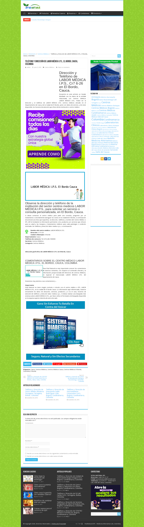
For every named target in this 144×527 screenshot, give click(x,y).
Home (24, 13)
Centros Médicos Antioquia (110, 106)
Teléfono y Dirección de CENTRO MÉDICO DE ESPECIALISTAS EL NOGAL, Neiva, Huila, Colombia (37, 378)
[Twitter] (109, 158)
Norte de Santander (104, 150)
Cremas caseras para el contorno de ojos (43, 509)
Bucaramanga (108, 100)
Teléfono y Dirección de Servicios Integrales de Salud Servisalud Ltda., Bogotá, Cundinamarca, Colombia (71, 504)
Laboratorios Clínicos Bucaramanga (101, 131)
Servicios (33, 13)
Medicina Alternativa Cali (104, 144)
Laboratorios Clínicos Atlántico (99, 127)
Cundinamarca (111, 119)
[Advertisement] (72, 37)
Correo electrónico (32, 447)
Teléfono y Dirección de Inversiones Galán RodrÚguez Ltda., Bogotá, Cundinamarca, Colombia (55, 393)
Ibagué (102, 123)
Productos (45, 13)
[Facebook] (105, 158)
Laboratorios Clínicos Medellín (110, 134)
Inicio (25, 54)
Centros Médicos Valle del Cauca (104, 116)
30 (68, 508)
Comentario (29, 423)
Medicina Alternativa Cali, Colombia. (109, 524)
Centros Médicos (43, 54)
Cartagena (94, 103)
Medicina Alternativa (101, 140)
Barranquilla (111, 97)
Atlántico (103, 97)
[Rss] (102, 158)
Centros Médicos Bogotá (103, 108)
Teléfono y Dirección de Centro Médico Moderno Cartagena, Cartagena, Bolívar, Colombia (34, 392)
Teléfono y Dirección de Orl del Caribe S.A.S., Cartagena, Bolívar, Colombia (69, 495)
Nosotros (72, 13)
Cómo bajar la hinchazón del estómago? (39, 478)
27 (68, 516)
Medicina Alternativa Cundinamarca (104, 145)
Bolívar (101, 100)
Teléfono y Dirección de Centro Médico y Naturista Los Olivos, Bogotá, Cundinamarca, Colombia (69, 486)
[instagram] (82, 524)
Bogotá (95, 99)
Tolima (93, 152)
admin (28, 67)
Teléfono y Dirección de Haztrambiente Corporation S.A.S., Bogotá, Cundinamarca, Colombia (76, 393)
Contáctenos (84, 13)
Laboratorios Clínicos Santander (100, 136)
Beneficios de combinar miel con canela (43, 501)
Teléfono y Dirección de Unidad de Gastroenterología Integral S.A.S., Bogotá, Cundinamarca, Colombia (70, 478)
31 (68, 499)
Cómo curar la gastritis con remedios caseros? (42, 493)
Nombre (28, 441)
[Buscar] (119, 56)
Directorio (97, 13)
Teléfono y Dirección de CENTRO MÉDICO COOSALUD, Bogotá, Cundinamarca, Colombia (69, 512)
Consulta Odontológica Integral (41, 20)
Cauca (99, 103)
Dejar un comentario (64, 67)
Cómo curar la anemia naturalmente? (42, 486)
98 (68, 481)
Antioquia (95, 97)
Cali (115, 100)
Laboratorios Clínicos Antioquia (109, 125)
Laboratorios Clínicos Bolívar (109, 129)
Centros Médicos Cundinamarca (103, 111)
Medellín (111, 138)
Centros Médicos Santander (104, 115)
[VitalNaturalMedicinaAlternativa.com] (31, 6)
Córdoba (93, 123)
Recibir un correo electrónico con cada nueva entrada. (45, 456)
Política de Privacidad (59, 524)
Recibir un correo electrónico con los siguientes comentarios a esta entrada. (52, 453)
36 (68, 490)
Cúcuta (98, 123)
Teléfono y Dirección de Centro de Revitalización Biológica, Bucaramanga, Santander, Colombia (74, 378)
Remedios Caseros (58, 13)
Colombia (97, 119)
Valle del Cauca (102, 152)
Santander (114, 150)
